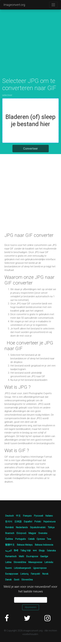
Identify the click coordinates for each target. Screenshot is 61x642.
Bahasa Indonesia (44, 544)
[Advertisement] (30, 46)
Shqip (42, 550)
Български (32, 556)
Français (27, 515)
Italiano (49, 515)
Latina (8, 562)
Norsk (45, 573)
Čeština (9, 539)
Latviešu (48, 562)
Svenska (42, 533)
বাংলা (35, 550)
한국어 (8, 521)
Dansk (8, 579)
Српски (41, 539)
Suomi (8, 568)
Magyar (32, 533)
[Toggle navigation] (53, 5)
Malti (21, 556)
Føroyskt (35, 573)
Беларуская (11, 573)
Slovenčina (27, 579)
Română (9, 527)
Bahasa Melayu (25, 544)
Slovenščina (20, 562)
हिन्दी (16, 550)
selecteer (7, 95)
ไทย (49, 539)
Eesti (16, 579)
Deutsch (9, 515)
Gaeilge (44, 556)
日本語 (18, 521)
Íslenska (51, 550)
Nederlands (22, 527)
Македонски (35, 562)
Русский (38, 515)
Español (28, 521)
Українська (49, 521)
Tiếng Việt (25, 550)
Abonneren (30, 607)
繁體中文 (10, 544)
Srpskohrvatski (38, 527)
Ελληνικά (21, 533)
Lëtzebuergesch (22, 568)
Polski (37, 521)
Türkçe (51, 527)
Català (31, 539)
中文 (18, 515)
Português (20, 539)
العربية (8, 550)
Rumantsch (11, 556)
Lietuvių (24, 573)
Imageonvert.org (14, 5)
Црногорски (39, 568)
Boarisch (9, 533)
